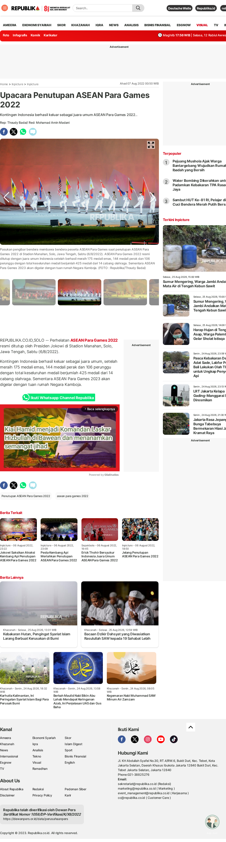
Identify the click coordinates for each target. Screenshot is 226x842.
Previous (6, 258)
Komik (35, 35)
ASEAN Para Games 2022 (94, 340)
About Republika (11, 789)
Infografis (20, 35)
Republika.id (206, 8)
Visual (36, 762)
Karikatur (50, 35)
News (4, 750)
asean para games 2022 (72, 496)
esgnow (184, 25)
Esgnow (5, 762)
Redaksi (38, 789)
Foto (6, 35)
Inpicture (17, 84)
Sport (68, 750)
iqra (99, 25)
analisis (131, 25)
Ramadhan (39, 768)
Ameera (5, 738)
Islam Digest (73, 744)
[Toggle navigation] (4, 7)
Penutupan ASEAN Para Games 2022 (26, 496)
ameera (9, 25)
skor (61, 25)
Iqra (35, 744)
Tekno (36, 756)
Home (4, 84)
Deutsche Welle (179, 8)
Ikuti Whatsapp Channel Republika (62, 398)
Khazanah (7, 744)
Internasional (9, 756)
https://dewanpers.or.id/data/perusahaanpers (35, 819)
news (113, 25)
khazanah (80, 25)
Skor (68, 738)
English (70, 762)
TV (216, 25)
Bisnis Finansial (157, 25)
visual (202, 25)
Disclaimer (7, 795)
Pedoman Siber (75, 789)
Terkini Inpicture (176, 219)
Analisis (37, 750)
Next (152, 258)
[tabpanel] (79, 292)
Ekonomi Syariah (36, 25)
